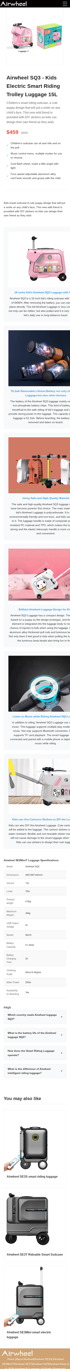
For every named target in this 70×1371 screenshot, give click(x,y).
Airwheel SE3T (23, 1363)
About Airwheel (24, 1359)
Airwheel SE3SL (43, 1359)
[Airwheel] (19, 3)
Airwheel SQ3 (40, 1363)
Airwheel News (58, 1363)
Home (10, 1359)
